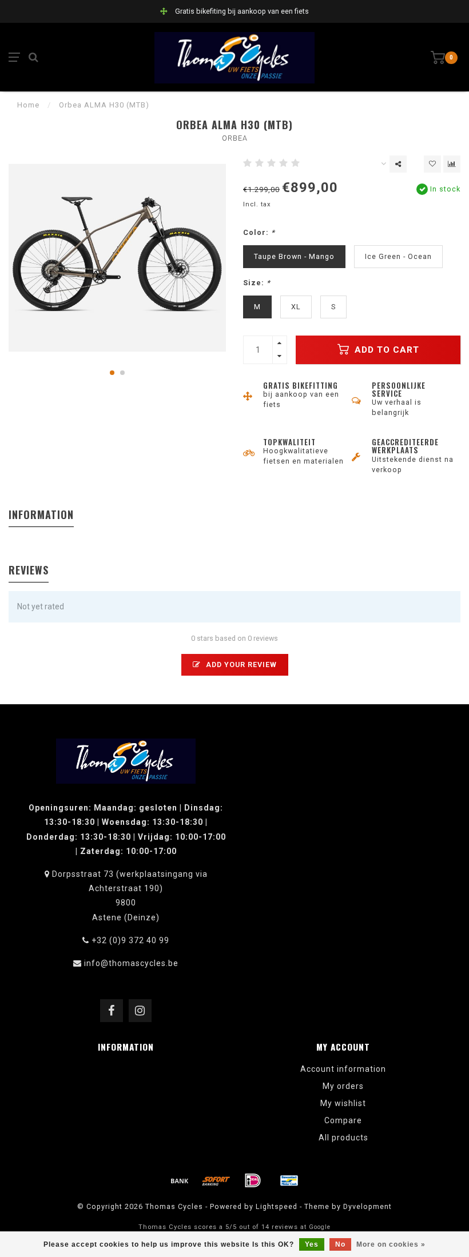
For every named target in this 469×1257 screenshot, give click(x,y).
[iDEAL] (253, 1180)
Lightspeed (276, 1206)
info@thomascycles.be (131, 963)
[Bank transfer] (179, 1180)
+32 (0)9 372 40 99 (130, 940)
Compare (343, 1120)
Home (28, 105)
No (340, 1244)
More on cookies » (391, 1244)
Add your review (240, 664)
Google (320, 1227)
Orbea (235, 138)
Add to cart (385, 350)
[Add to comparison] (451, 164)
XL (296, 306)
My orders (343, 1086)
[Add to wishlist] (432, 164)
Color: (259, 232)
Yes (312, 1244)
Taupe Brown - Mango (294, 256)
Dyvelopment (367, 1206)
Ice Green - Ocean (398, 256)
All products (343, 1137)
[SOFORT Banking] (216, 1180)
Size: (257, 282)
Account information (343, 1069)
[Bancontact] (289, 1180)
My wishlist (343, 1103)
